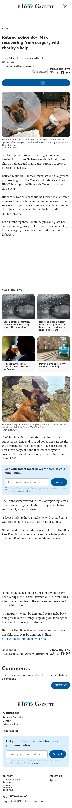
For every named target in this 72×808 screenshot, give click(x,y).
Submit (59, 482)
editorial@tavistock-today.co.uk (25, 801)
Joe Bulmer (10, 58)
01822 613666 (20, 796)
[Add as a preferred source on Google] (40, 71)
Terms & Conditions (14, 717)
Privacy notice (24, 491)
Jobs (5, 727)
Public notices (10, 730)
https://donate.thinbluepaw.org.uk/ (24, 638)
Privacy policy (10, 724)
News (5, 28)
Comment (60, 685)
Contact (7, 720)
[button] (7, 6)
